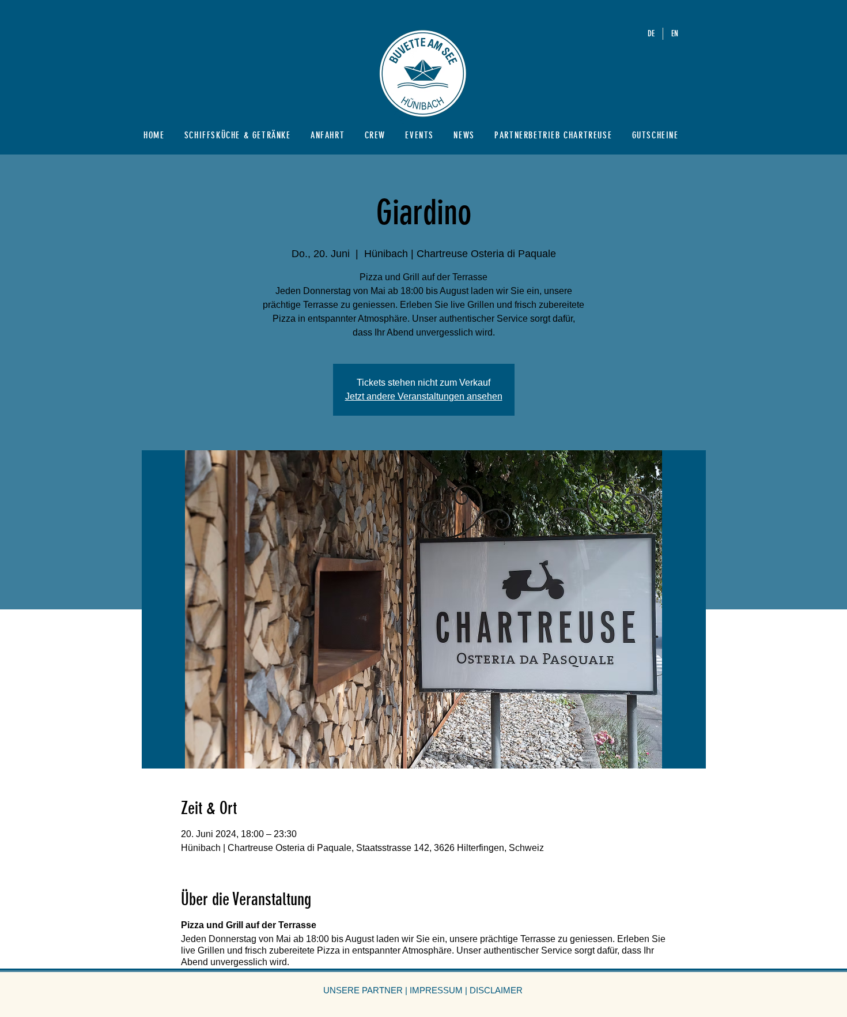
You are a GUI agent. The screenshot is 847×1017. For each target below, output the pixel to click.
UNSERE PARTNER (363, 990)
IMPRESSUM (436, 990)
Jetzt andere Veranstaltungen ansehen (423, 396)
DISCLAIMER (496, 990)
